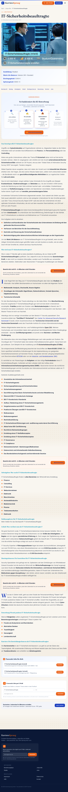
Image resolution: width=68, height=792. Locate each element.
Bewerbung (40, 89)
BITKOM (20, 356)
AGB (5, 779)
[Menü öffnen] (65, 3)
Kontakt (39, 779)
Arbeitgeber (18, 89)
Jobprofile (8, 8)
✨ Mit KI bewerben (57, 270)
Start (2, 8)
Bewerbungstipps (9, 767)
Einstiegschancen (31, 89)
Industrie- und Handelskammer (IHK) (44, 356)
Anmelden (59, 3)
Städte (6, 770)
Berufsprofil (4, 89)
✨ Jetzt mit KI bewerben (34, 132)
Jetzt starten (60, 705)
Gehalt (24, 89)
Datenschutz (40, 776)
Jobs (52, 89)
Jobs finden (49, 3)
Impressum (7, 776)
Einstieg (11, 89)
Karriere (47, 89)
